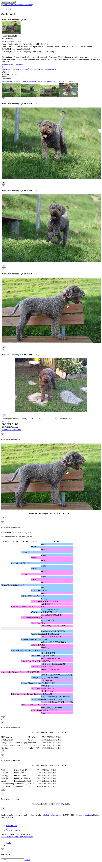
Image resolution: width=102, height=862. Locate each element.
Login (8, 843)
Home (8, 9)
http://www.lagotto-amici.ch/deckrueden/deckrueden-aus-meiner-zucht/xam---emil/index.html (38, 81)
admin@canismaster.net (52, 815)
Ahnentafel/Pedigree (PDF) (12, 64)
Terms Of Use (11, 826)
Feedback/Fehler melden (11, 430)
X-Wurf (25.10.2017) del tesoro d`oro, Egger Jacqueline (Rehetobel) (29, 69)
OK (4, 183)
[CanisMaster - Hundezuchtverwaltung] (17, 5)
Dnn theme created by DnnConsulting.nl (17, 836)
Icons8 (10, 817)
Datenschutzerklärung (84, 815)
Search (27, 860)
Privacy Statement (13, 830)
